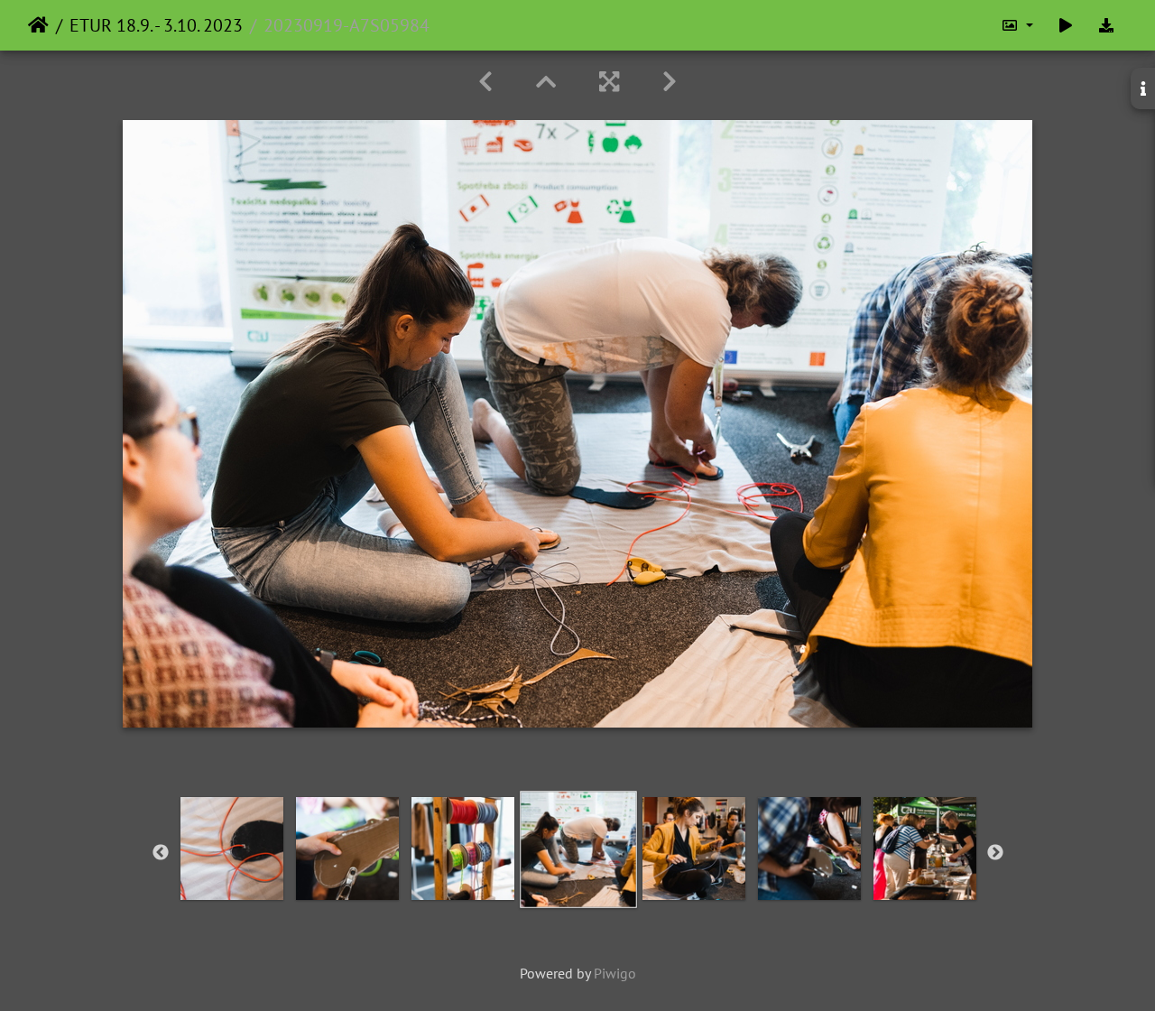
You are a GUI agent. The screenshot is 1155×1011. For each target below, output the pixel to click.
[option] (232, 848)
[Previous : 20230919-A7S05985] (485, 82)
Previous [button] (161, 853)
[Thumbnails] (546, 82)
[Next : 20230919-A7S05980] (669, 82)
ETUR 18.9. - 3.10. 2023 (156, 25)
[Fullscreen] (609, 82)
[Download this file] (1106, 25)
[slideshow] (1065, 25)
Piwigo (615, 973)
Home (38, 25)
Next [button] (995, 853)
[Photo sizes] (1017, 25)
